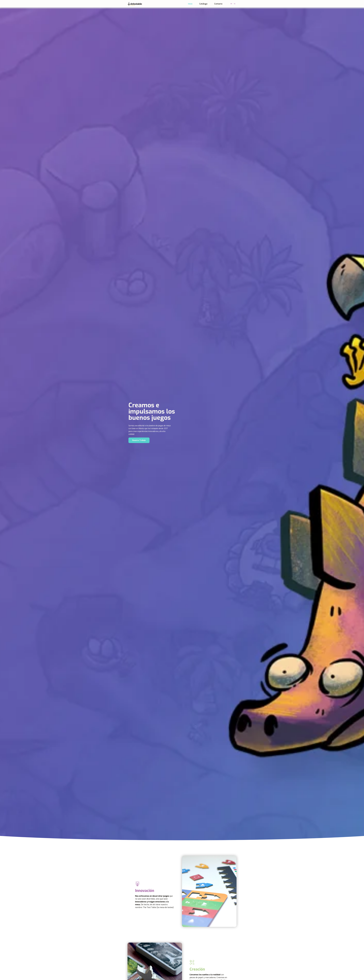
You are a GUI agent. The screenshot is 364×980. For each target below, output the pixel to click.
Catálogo (203, 4)
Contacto (218, 4)
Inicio (190, 4)
